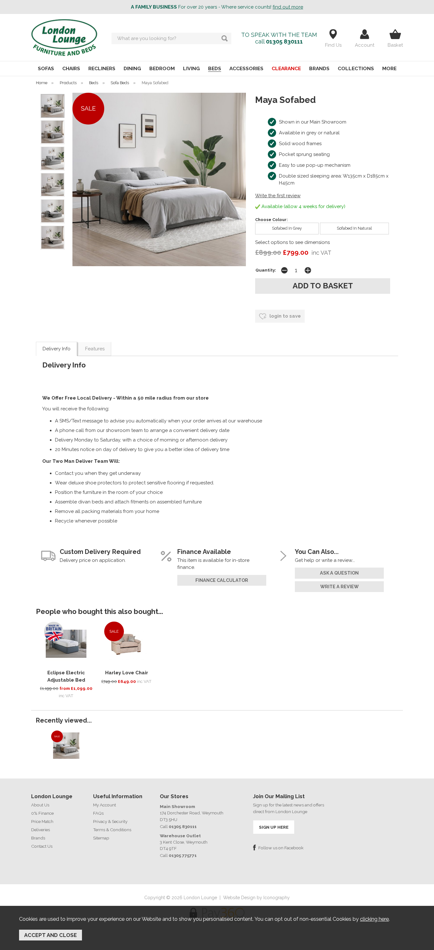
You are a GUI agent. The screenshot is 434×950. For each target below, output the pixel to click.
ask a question (339, 573)
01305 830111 (284, 41)
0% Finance (42, 813)
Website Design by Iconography (256, 897)
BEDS (214, 68)
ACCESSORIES (246, 68)
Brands (38, 837)
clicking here (374, 919)
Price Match (42, 821)
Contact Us (41, 846)
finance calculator (221, 580)
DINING (132, 68)
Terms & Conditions (112, 829)
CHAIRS (71, 68)
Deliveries (40, 829)
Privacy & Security (110, 821)
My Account (104, 804)
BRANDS (319, 68)
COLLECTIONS (356, 68)
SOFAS (46, 68)
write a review (339, 586)
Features (95, 349)
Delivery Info (57, 349)
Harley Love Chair (126, 673)
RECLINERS (101, 68)
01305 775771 (183, 855)
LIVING (191, 68)
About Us (40, 804)
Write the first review (278, 196)
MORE (389, 68)
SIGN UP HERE (273, 827)
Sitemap (101, 837)
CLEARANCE (286, 68)
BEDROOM (162, 68)
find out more (288, 7)
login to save (284, 316)
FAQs (98, 813)
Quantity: (265, 270)
